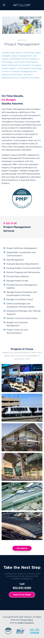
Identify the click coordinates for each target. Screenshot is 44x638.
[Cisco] (34, 634)
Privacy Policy (27, 620)
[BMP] (8, 634)
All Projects (22, 548)
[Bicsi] (20, 634)
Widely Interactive (26, 623)
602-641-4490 (22, 587)
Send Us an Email (22, 594)
